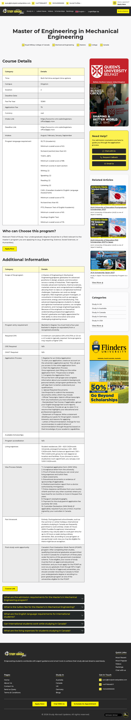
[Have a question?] (114, 3)
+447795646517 (41, 3)
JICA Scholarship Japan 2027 (102, 273)
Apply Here (121, 4)
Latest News (41, 11)
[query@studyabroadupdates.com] (2, 3)
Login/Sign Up (93, 11)
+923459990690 (58, 3)
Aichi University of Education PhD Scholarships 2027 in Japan (104, 241)
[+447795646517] (33, 3)
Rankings (70, 11)
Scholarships (60, 11)
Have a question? (123, 2)
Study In (30, 11)
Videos (50, 11)
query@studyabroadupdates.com (17, 3)
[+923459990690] (50, 3)
